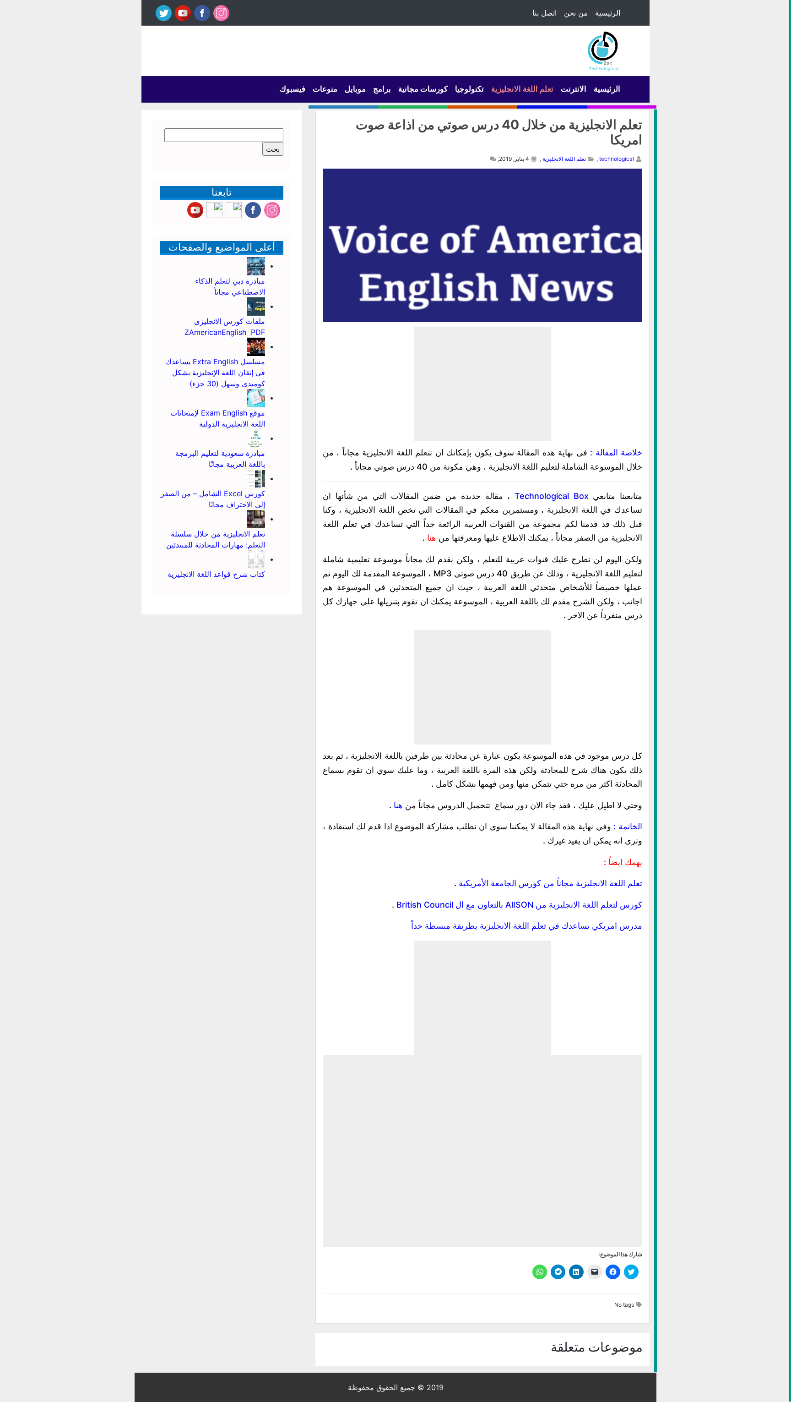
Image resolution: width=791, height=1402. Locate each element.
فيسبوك (292, 88)
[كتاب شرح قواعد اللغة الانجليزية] (256, 559)
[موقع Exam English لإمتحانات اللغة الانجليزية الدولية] (256, 397)
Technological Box (552, 496)
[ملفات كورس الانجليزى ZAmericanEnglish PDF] (256, 306)
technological (616, 158)
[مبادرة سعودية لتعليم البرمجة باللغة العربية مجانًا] (256, 438)
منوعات (325, 88)
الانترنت (573, 88)
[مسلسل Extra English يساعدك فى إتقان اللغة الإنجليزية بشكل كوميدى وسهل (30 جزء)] (256, 346)
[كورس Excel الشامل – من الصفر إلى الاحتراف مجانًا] (256, 478)
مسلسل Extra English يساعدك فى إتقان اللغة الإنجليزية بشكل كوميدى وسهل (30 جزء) (215, 372)
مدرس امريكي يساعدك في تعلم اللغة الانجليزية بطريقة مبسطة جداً (526, 926)
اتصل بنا (544, 12)
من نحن (576, 12)
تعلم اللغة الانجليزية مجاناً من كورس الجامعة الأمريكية (550, 883)
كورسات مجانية (423, 88)
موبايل (355, 88)
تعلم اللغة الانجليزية (522, 88)
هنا (431, 537)
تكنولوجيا (469, 88)
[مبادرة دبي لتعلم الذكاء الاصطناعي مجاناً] (256, 265)
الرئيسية (607, 12)
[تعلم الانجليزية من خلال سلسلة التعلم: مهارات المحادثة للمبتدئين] (256, 518)
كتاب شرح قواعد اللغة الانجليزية (216, 574)
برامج (382, 88)
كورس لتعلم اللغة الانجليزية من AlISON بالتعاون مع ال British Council (519, 904)
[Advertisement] (482, 384)
